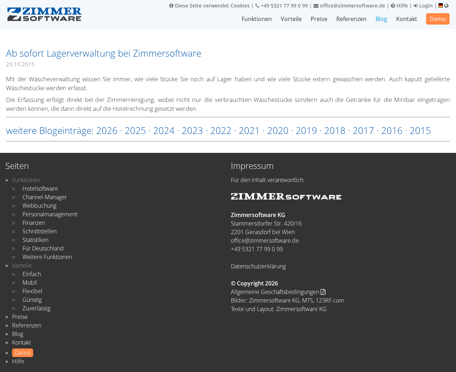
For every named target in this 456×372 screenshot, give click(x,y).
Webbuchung (39, 206)
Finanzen (33, 223)
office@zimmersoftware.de (351, 5)
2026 (107, 130)
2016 (392, 130)
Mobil (29, 282)
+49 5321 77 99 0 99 (283, 5)
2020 (278, 130)
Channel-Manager (44, 197)
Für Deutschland (43, 248)
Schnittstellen (39, 231)
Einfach (31, 274)
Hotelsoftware (40, 188)
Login (425, 5)
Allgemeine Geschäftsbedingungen (276, 292)
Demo (438, 19)
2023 (192, 130)
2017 (363, 130)
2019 (306, 130)
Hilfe (401, 5)
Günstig (32, 300)
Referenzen (351, 19)
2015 (420, 130)
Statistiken (35, 240)
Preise (319, 19)
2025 (135, 130)
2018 (335, 130)
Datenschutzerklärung (258, 266)
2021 (249, 130)
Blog (381, 19)
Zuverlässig (36, 308)
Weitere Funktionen (47, 257)
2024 (164, 130)
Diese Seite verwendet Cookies (211, 5)
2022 (221, 130)
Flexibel (32, 291)
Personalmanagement (49, 214)
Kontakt (406, 19)
